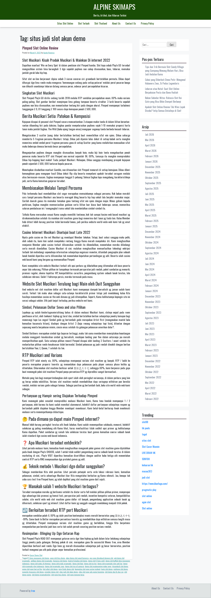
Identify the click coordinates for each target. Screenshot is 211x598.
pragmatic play (149, 490)
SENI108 (146, 459)
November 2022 (152, 366)
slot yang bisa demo (58, 574)
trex (33, 591)
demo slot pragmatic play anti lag (109, 563)
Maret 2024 (151, 280)
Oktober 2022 (151, 372)
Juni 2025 (149, 199)
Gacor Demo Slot (36, 555)
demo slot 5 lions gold (96, 560)
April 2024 (150, 275)
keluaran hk (147, 465)
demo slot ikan (77, 563)
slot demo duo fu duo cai (114, 572)
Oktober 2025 (151, 178)
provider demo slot (52, 572)
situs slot (146, 440)
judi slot (146, 477)
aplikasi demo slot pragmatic (41, 560)
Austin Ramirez (49, 52)
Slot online (147, 508)
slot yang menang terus (75, 574)
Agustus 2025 (151, 188)
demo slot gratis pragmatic (62, 563)
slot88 (145, 422)
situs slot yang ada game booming (91, 572)
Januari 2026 (151, 161)
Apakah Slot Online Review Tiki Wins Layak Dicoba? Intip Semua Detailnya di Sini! (165, 109)
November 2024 (152, 237)
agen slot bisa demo (57, 558)
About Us (116, 23)
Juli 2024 (149, 258)
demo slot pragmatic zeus (54, 566)
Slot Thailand (100, 23)
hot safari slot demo (50, 569)
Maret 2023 (150, 345)
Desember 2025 (152, 167)
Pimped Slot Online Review (40, 48)
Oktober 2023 (151, 307)
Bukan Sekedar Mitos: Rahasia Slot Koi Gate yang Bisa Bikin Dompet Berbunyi (163, 99)
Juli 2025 (149, 194)
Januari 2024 (151, 291)
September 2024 (153, 248)
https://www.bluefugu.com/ (155, 483)
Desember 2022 (152, 361)
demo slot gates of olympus (40, 563)
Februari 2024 (152, 285)
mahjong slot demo (121, 569)
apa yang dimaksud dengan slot (101, 558)
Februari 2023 (151, 350)
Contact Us (130, 23)
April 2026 (150, 145)
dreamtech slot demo (120, 566)
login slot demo (107, 569)
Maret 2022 (150, 393)
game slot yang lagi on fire (32, 569)
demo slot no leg (90, 563)
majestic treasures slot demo (33, 572)
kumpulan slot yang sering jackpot (87, 569)
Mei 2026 (149, 140)
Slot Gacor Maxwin (150, 446)
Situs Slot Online (65, 23)
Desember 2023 (152, 296)
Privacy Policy (147, 23)
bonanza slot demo (60, 560)
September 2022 (153, 377)
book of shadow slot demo (77, 560)
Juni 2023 (149, 329)
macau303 (147, 471)
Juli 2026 (149, 134)
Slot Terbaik (83, 23)
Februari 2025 (151, 221)
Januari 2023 (151, 356)
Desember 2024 (152, 231)
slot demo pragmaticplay (41, 574)
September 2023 (153, 312)
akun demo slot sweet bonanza (77, 558)
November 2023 (152, 302)
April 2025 (150, 210)
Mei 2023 (149, 334)
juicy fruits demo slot (66, 569)
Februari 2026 (151, 156)
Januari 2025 (151, 226)
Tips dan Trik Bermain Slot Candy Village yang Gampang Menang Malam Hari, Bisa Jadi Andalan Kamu (164, 70)
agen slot (146, 502)
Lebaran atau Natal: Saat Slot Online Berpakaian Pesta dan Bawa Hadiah (162, 90)
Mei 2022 (149, 383)
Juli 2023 (149, 323)
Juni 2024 (150, 264)
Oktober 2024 (151, 242)
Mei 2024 (149, 269)
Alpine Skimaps (114, 7)
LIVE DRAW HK (148, 453)
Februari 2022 (151, 399)
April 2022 (150, 388)
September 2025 (153, 183)
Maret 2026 (150, 151)
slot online (147, 496)
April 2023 (150, 339)
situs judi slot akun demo (68, 572)
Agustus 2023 (151, 318)
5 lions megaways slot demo (38, 558)
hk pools (146, 428)
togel (144, 434)
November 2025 (152, 172)
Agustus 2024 (152, 253)
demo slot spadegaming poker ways (98, 566)
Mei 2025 (149, 205)
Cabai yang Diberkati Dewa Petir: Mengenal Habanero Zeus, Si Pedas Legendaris (165, 81)
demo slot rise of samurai (74, 566)
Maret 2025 (150, 215)
